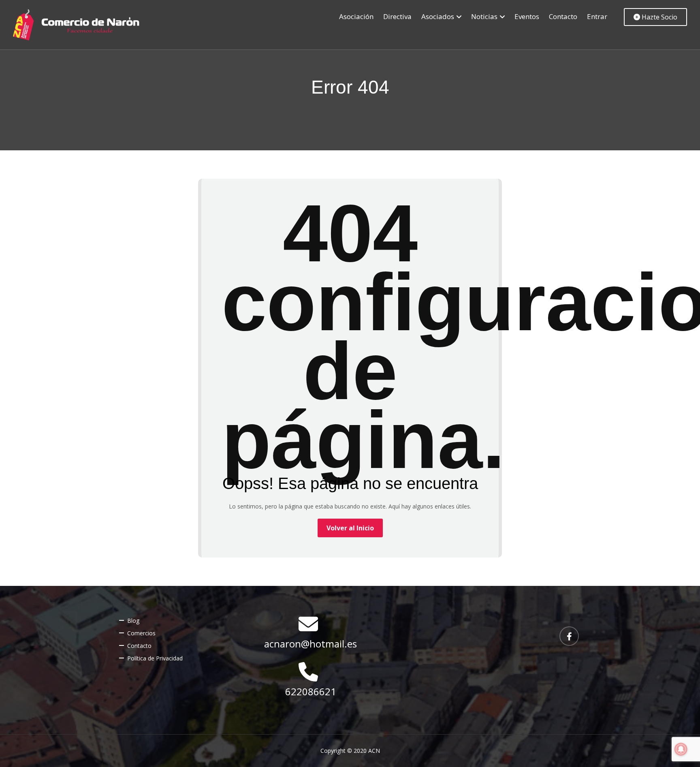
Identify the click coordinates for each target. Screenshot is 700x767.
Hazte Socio (658, 17)
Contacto (563, 16)
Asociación (356, 16)
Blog (133, 620)
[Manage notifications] (680, 749)
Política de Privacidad (155, 658)
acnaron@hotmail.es (310, 643)
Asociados (437, 16)
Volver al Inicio (350, 527)
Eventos (526, 16)
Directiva (397, 16)
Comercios (141, 633)
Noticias (484, 16)
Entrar (597, 16)
